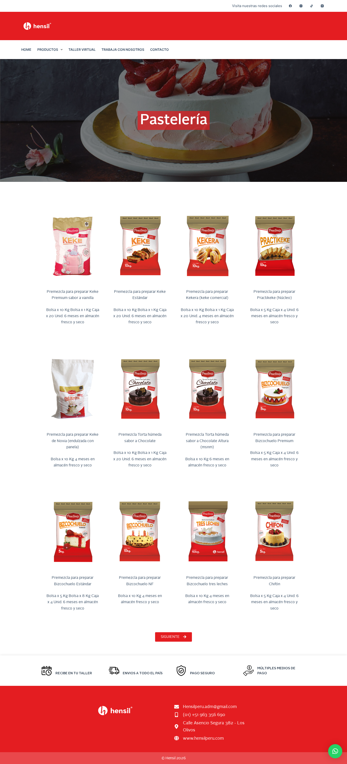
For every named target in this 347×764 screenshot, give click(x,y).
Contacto (159, 49)
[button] (335, 751)
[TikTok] (311, 5)
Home (26, 49)
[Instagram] (301, 5)
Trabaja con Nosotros (123, 49)
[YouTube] (322, 5)
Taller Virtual (82, 49)
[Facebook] (290, 5)
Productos (47, 49)
